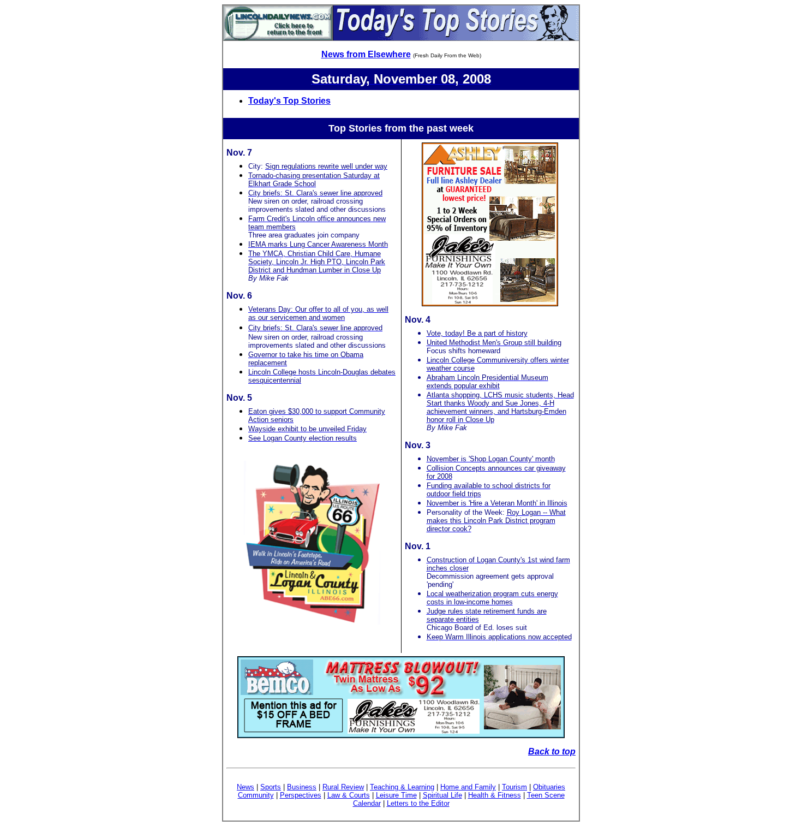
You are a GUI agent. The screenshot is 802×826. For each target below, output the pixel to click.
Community (256, 795)
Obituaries (549, 787)
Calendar (367, 803)
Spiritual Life (442, 795)
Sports (270, 787)
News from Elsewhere (366, 54)
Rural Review (343, 787)
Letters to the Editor (418, 803)
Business (301, 787)
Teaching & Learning (402, 787)
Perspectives (300, 795)
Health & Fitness (494, 795)
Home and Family (468, 787)
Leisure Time (396, 795)
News (245, 787)
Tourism (514, 787)
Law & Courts (348, 795)
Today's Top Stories (289, 100)
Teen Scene (546, 795)
